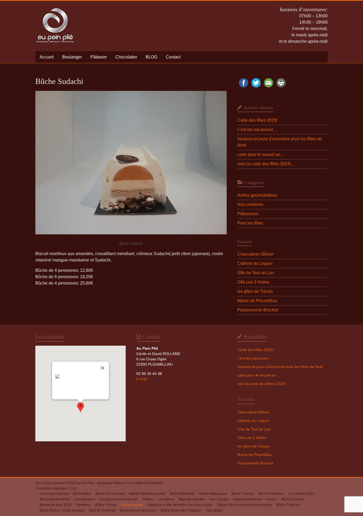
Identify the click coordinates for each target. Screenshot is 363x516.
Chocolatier (126, 57)
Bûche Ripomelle (182, 494)
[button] (80, 407)
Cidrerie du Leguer (255, 263)
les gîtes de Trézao (255, 291)
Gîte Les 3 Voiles (253, 282)
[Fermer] (102, 368)
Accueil (47, 57)
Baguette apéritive (192, 499)
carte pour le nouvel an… (261, 154)
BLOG (151, 57)
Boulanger (72, 57)
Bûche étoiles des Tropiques (181, 510)
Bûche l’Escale (106, 505)
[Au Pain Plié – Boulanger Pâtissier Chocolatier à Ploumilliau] (55, 7)
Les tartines (166, 499)
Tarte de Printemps (102, 510)
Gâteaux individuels (247, 499)
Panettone (83, 505)
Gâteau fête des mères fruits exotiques (244, 505)
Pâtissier (98, 57)
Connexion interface (54, 494)
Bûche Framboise (271, 494)
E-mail (141, 379)
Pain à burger (219, 499)
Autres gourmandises (257, 195)
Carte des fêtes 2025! (257, 120)
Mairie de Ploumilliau (257, 300)
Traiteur (147, 499)
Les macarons (85, 499)
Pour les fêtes (250, 223)
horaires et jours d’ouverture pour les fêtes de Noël (280, 367)
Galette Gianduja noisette (147, 494)
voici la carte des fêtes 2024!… (266, 164)
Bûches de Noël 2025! (56, 505)
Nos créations (250, 204)
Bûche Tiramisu (242, 494)
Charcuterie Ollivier (255, 254)
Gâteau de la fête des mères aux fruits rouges (180, 505)
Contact (173, 57)
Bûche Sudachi (132, 505)
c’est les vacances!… (257, 129)
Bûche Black (82, 494)
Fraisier (271, 499)
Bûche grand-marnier (55, 499)
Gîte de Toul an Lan (255, 272)
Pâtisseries (247, 214)
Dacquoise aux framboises (118, 499)
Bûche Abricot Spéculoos (138, 510)
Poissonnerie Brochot (257, 310)
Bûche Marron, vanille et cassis (62, 510)
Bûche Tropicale (288, 505)
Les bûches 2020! (301, 494)
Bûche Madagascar (213, 494)
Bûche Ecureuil (292, 499)
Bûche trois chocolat (110, 494)
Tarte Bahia (214, 510)
